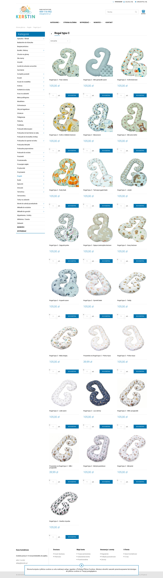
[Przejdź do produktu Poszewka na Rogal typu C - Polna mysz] (98, 338)
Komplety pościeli (23, 74)
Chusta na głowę (23, 54)
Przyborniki (21, 168)
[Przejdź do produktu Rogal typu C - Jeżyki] (132, 172)
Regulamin (105, 554)
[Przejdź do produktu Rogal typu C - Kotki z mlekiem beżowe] (64, 117)
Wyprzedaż (21, 231)
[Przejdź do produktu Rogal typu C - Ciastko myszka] (64, 503)
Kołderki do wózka (23, 90)
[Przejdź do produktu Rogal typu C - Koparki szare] (64, 283)
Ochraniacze (21, 105)
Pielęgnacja (21, 117)
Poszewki (20, 156)
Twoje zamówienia (84, 554)
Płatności (57, 557)
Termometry (21, 196)
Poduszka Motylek (23, 145)
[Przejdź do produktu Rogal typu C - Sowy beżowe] (132, 227)
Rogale (19, 176)
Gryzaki (19, 62)
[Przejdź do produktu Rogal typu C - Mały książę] (64, 338)
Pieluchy (20, 121)
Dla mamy (20, 58)
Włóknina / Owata (23, 219)
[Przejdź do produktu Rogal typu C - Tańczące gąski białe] (98, 172)
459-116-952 (45, 11)
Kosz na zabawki (23, 94)
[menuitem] (55, 22)
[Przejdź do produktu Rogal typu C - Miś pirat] (132, 448)
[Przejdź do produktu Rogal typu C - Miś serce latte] (132, 117)
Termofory (20, 192)
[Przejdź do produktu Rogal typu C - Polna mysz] (132, 338)
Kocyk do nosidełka (23, 82)
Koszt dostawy (59, 554)
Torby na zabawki (23, 200)
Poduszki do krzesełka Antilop (27, 137)
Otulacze (20, 113)
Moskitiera (20, 101)
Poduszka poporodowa (25, 148)
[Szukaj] (135, 12)
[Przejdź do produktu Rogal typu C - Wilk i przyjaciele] (132, 393)
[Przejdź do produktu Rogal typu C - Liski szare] (64, 393)
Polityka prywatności (108, 557)
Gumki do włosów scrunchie (26, 66)
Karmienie (20, 70)
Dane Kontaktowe (131, 554)
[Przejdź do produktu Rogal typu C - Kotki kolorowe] (132, 62)
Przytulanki (21, 172)
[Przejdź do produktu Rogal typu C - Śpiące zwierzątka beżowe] (98, 227)
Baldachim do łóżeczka (25, 42)
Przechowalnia (83, 559)
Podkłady (20, 125)
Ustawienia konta (84, 557)
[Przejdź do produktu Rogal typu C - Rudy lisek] (64, 172)
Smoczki (20, 188)
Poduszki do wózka (23, 152)
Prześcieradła (22, 160)
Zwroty (103, 559)
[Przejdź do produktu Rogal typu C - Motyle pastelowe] (98, 448)
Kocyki (19, 78)
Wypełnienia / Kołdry (24, 215)
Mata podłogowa (23, 97)
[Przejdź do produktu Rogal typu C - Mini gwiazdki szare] (98, 62)
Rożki (19, 180)
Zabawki (20, 223)
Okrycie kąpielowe (23, 109)
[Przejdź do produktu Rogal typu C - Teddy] (132, 283)
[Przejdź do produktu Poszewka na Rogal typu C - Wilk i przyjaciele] (64, 448)
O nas (127, 557)
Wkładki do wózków (24, 207)
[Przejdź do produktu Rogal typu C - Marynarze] (98, 117)
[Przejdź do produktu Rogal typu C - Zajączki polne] (64, 227)
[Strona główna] (25, 11)
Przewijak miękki (22, 164)
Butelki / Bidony (22, 50)
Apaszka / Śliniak (23, 38)
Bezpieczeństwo (22, 46)
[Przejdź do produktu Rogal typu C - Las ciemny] (98, 393)
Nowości (20, 227)
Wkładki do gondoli (23, 211)
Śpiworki (20, 184)
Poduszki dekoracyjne (24, 129)
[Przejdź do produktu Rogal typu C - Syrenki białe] (98, 283)
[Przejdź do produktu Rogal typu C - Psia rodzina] (64, 62)
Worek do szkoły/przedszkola (27, 203)
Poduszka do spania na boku (27, 141)
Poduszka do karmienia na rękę (28, 133)
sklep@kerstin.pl (45, 14)
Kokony (19, 86)
